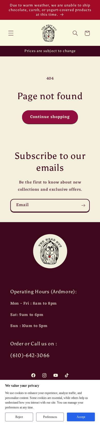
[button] (11, 33)
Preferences (50, 417)
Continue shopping (50, 117)
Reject (19, 417)
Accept (81, 417)
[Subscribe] (83, 205)
